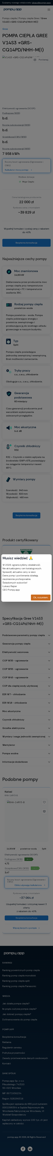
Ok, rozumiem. (40, 597)
